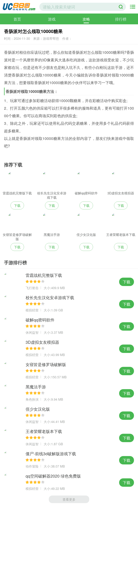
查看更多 (69, 499)
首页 (17, 19)
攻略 (86, 19)
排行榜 (120, 19)
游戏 (52, 19)
